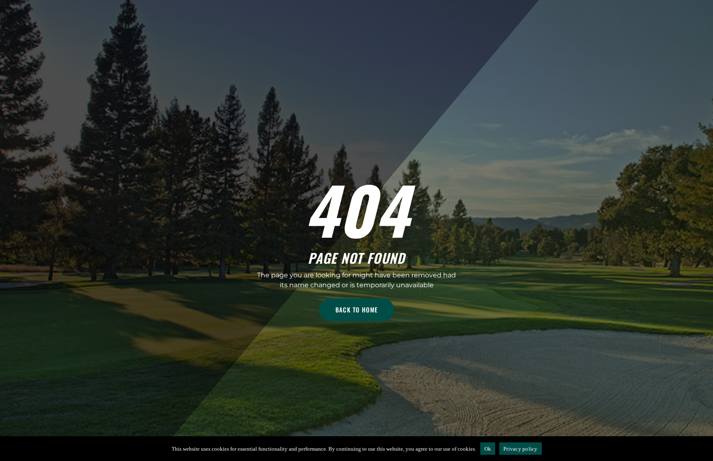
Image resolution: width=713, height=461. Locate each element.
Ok (487, 449)
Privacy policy (520, 449)
